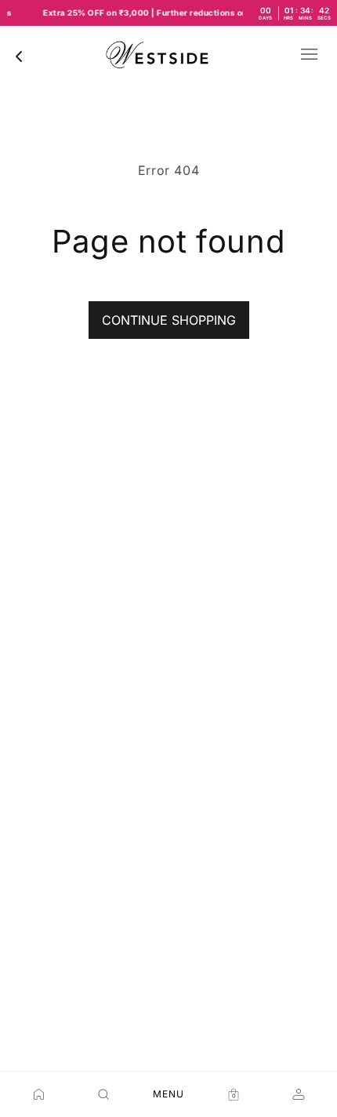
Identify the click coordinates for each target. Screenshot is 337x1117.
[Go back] (18, 56)
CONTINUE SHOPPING (169, 320)
